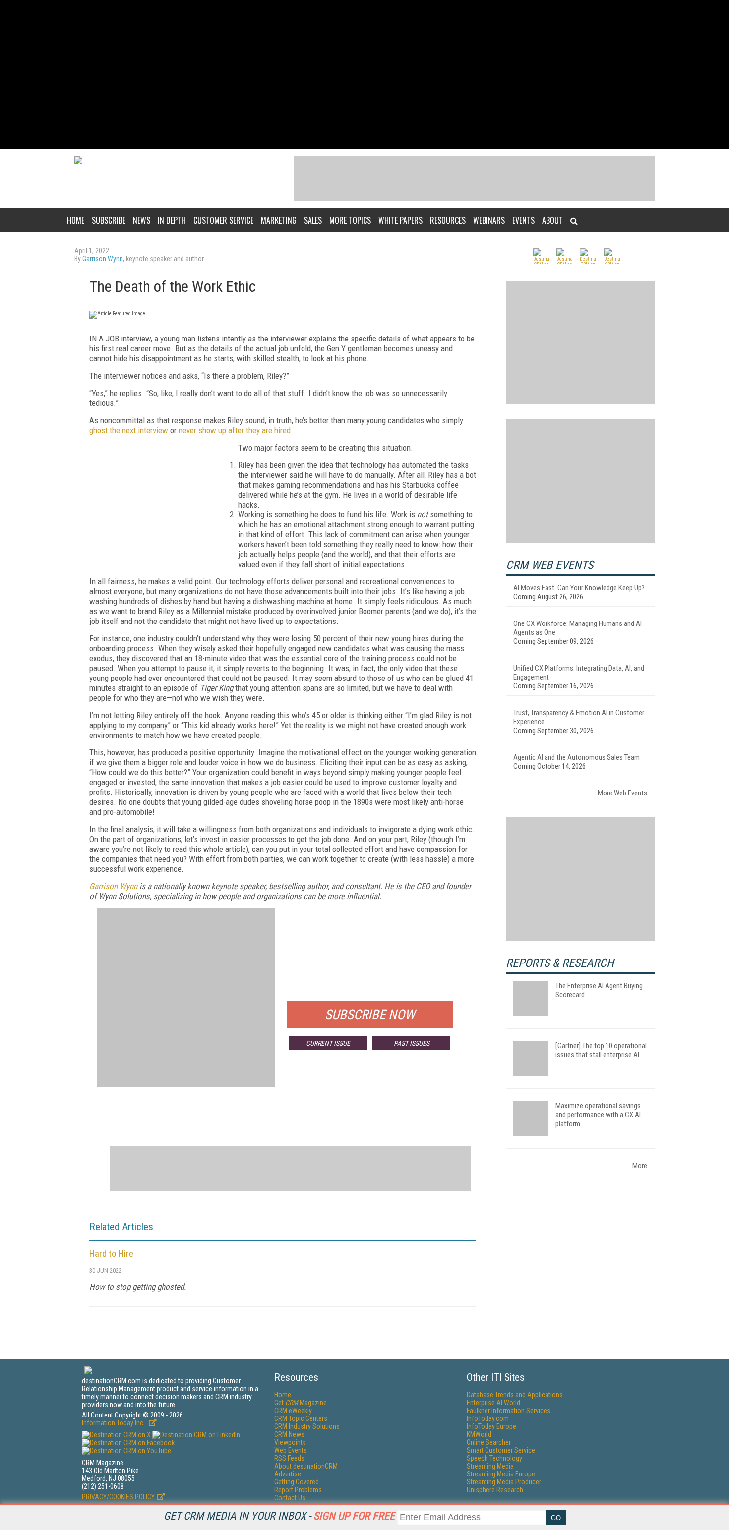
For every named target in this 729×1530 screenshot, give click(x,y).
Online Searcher (489, 1442)
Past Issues (411, 1043)
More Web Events (622, 793)
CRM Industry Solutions (307, 1426)
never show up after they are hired (235, 430)
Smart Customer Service (501, 1450)
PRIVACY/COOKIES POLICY (118, 1497)
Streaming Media (490, 1466)
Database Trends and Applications (515, 1395)
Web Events (290, 1450)
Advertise (287, 1474)
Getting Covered (296, 1482)
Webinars (489, 220)
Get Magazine (300, 1403)
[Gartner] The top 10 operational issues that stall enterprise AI (601, 1050)
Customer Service (223, 220)
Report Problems (298, 1490)
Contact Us (289, 1498)
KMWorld (479, 1434)
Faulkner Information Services (508, 1411)
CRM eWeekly (293, 1411)
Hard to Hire (111, 1253)
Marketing (279, 220)
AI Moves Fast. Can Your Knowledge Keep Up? (579, 587)
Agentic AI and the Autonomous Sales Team (576, 757)
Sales (313, 220)
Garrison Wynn (102, 259)
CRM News (289, 1434)
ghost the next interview (128, 430)
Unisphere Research (495, 1490)
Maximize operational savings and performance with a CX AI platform (598, 1114)
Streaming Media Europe (501, 1474)
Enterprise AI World (493, 1403)
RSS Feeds (289, 1458)
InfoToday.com (488, 1418)
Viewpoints (290, 1442)
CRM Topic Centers (300, 1418)
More (639, 1165)
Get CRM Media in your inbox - (279, 1516)
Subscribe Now (370, 1014)
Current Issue (328, 1043)
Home (75, 220)
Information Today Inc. (114, 1423)
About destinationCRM (306, 1466)
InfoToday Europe (491, 1426)
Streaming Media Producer (504, 1482)
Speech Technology (494, 1458)
